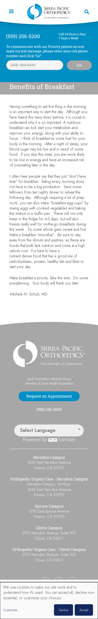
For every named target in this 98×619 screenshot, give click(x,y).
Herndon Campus (49, 457)
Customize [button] (10, 610)
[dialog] (49, 600)
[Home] (49, 12)
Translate (66, 439)
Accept (83, 610)
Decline (63, 610)
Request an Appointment (49, 396)
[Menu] (11, 12)
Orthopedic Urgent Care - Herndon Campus (49, 479)
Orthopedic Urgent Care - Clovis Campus (49, 549)
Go (79, 65)
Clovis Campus (49, 527)
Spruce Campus (49, 506)
